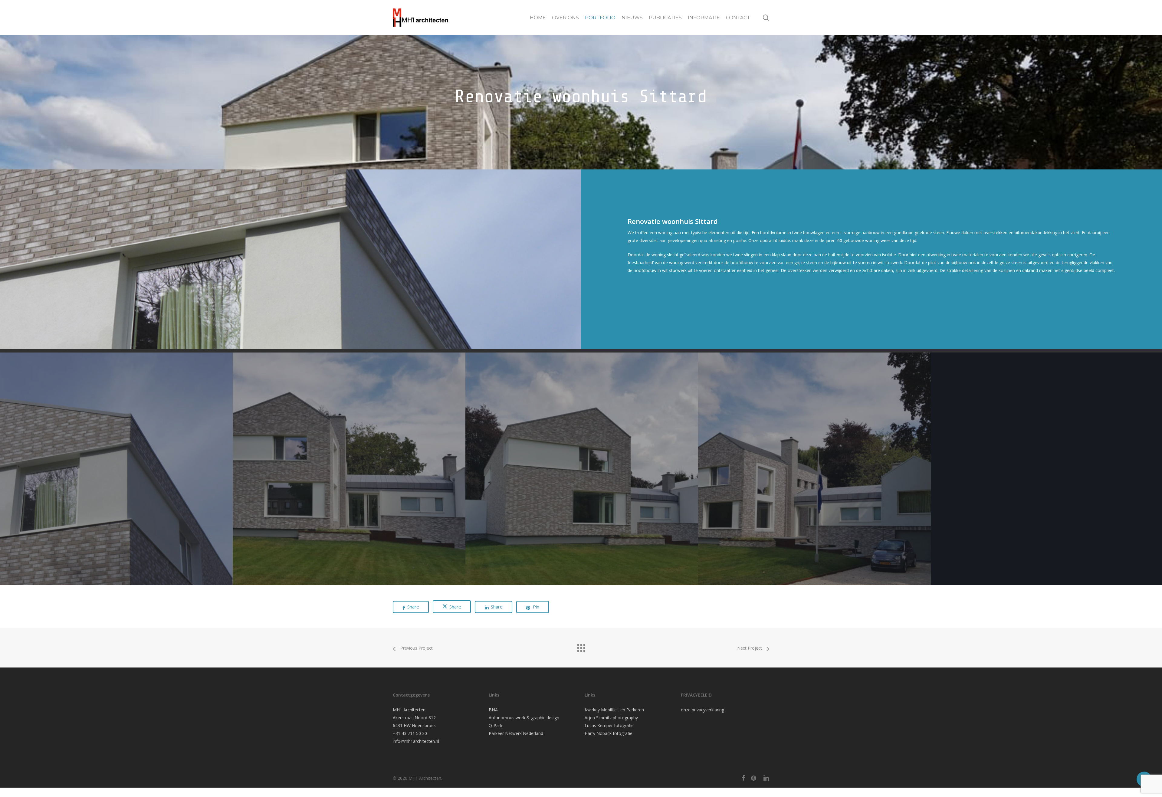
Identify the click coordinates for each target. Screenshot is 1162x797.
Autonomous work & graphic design (524, 717)
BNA (493, 710)
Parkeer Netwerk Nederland (516, 733)
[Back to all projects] (581, 646)
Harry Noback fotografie (608, 733)
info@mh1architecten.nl (416, 741)
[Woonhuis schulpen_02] (349, 469)
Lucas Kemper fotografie (609, 725)
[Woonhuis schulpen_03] (581, 469)
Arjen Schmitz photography (611, 717)
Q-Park (495, 725)
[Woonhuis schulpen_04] (814, 469)
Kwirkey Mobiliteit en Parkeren (614, 710)
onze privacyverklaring (702, 710)
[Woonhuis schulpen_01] (116, 469)
